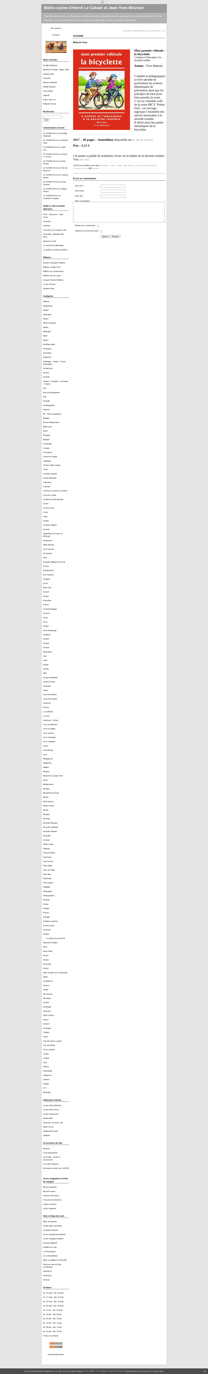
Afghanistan (47, 306)
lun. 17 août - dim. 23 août (53, 1297)
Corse (45, 512)
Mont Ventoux (48, 801)
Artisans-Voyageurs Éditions (54, 263)
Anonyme (47, 78)
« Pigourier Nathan (130, 31)
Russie (46, 968)
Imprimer (95, 168)
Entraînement (48, 570)
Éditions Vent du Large (52, 276)
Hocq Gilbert (48, 91)
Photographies (48, 896)
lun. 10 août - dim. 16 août (53, 1301)
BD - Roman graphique (52, 414)
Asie (44, 397)
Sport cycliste (48, 1015)
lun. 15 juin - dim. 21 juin (52, 1323)
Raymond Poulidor (50, 943)
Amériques (47, 349)
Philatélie (46, 887)
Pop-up (46, 913)
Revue (45, 955)
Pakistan (46, 849)
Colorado (46, 487)
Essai (45, 583)
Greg (45, 622)
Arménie (46, 377)
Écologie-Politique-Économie (54, 562)
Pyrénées (47, 930)
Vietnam (46, 1079)
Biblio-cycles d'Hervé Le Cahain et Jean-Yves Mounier (94, 8)
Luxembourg (48, 750)
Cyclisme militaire (50, 525)
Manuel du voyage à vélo (53, 776)
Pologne (46, 908)
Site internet (47, 994)
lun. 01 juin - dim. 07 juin (52, 1331)
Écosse (46, 566)
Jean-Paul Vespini (50, 699)
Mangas (46, 771)
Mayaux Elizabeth (50, 82)
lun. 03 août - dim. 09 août (53, 1306)
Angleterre (47, 357)
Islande (46, 669)
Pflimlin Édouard (49, 87)
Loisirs (45, 746)
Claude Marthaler (50, 478)
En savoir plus (157, 1371)
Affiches (46, 301)
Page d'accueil (146, 31)
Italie (45, 673)
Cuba (45, 517)
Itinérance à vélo (49, 241)
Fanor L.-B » (160, 31)
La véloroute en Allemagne (53, 245)
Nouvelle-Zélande (50, 831)
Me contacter (56, 28)
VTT (44, 1088)
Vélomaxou (47, 1276)
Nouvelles (47, 836)
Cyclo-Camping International (54, 1234)
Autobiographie (49, 405)
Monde (45, 797)
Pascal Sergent (49, 853)
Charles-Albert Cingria (51, 465)
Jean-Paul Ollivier (50, 694)
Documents (47, 553)
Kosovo (46, 707)
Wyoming (46, 1092)
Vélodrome (47, 1075)
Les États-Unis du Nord (55, 938)
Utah (45, 1062)
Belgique (46, 418)
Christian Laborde (50, 474)
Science (46, 985)
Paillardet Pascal (49, 104)
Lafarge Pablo (48, 74)
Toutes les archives (50, 1336)
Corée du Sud (48, 508)
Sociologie (47, 1007)
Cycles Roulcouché (50, 1114)
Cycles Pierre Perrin (51, 1110)
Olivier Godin (48, 844)
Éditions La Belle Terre (52, 267)
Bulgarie (46, 439)
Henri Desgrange (50, 630)
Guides (46, 626)
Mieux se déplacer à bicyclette (55, 1260)
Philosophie (47, 891)
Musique (46, 814)
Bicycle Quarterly (50, 1187)
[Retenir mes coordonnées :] (98, 226)
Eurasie (46, 592)
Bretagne (46, 435)
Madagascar (48, 759)
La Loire (46, 716)
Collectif (46, 95)
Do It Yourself (48, 549)
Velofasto (46, 1135)
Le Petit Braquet (49, 1252)
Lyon (45, 754)
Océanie (46, 840)
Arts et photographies (51, 392)
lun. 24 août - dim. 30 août (53, 1293)
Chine (45, 469)
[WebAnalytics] (104, 3)
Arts (44, 388)
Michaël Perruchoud (51, 793)
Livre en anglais (49, 729)
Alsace (45, 340)
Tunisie (46, 1054)
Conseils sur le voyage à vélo (54, 230)
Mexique (46, 789)
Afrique (46, 310)
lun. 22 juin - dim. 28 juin (52, 1319)
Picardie (46, 900)
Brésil (45, 431)
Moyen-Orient (48, 806)
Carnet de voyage (50, 457)
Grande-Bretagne (50, 609)
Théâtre (46, 1032)
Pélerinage (47, 878)
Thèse (45, 1037)
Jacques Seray (49, 682)
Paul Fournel (48, 861)
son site (84, 159)
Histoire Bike (48, 1118)
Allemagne (47, 331)
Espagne (46, 579)
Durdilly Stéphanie (50, 65)
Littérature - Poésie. (50, 720)
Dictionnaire (47, 541)
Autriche (46, 409)
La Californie (48, 712)
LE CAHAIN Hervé (50, 133)
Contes (46, 504)
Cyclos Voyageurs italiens (53, 1239)
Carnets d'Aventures (51, 1196)
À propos (56, 35)
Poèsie (45, 904)
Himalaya (46, 635)
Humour (46, 647)
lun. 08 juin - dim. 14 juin (52, 1327)
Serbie (45, 990)
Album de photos (49, 323)
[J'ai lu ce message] (204, 1371)
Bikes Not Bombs (50, 1222)
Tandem (46, 1024)
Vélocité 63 (47, 1271)
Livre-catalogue (49, 741)
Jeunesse (47, 703)
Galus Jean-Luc (49, 100)
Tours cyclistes (49, 1049)
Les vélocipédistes (50, 1256)
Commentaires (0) (80, 168)
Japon (45, 690)
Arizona (46, 373)
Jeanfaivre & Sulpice (51, 198)
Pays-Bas (47, 874)
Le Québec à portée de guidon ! (55, 250)
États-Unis (47, 588)
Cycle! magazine (49, 1208)
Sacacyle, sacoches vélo (53, 1123)
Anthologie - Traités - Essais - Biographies (116, 165)
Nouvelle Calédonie (50, 827)
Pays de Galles (49, 870)
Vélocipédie (47, 1071)
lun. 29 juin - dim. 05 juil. (52, 1314)
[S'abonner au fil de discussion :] (101, 232)
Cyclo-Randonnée (50, 1153)
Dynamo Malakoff (50, 1243)
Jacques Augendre (50, 677)
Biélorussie (47, 427)
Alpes (45, 336)
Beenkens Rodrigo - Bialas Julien (56, 70)
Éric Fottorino (48, 575)
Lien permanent (149, 165)
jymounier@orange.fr (56, 1354)
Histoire (46, 639)
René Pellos (47, 951)
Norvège (46, 819)
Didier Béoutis (48, 545)
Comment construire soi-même (55, 491)
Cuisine (46, 521)
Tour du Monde (49, 1045)
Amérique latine (49, 344)
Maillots (46, 767)
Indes (45, 660)
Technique (47, 1028)
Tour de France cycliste (52, 1041)
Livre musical (48, 733)
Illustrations (47, 652)
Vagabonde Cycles (50, 1131)
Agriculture (47, 314)
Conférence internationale (53, 499)
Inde (44, 656)
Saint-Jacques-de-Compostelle (55, 973)
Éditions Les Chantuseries (53, 271)
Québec (46, 934)
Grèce (45, 618)
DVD (45, 558)
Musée (45, 810)
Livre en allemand (50, 724)
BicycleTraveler (49, 1191)
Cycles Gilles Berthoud (52, 1105)
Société (46, 1002)
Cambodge (47, 444)
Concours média (49, 495)
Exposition (47, 600)
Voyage (46, 1084)
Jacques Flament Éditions (53, 280)
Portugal (46, 917)
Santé (45, 977)
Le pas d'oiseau (49, 284)
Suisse (45, 1020)
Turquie (46, 1058)
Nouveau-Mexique (50, 823)
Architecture (48, 368)
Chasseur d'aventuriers (52, 1200)
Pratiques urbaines (50, 921)
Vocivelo (46, 1280)
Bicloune (46, 1149)
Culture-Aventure (50, 1204)
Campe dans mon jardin (52, 1226)
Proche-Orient (48, 926)
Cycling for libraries (50, 1230)
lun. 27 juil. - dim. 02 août (52, 1310)
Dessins (46, 529)
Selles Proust (48, 1127)
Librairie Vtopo (48, 288)
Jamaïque (47, 686)
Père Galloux (48, 883)
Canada (46, 448)
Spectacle (47, 1011)
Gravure (46, 613)
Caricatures (47, 452)
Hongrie (46, 643)
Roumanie (47, 964)
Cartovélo (47, 221)
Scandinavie (48, 981)
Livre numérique (49, 737)
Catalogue (47, 461)
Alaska (45, 319)
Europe (46, 596)
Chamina (46, 226)
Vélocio (46, 1067)
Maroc (45, 780)
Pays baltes (47, 866)
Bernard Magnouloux (51, 422)
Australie (46, 401)
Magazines (47, 763)
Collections (47, 482)
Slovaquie (47, 998)
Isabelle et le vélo (50, 1247)
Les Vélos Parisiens (51, 1164)
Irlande (45, 665)
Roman (46, 960)
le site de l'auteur (143, 139)
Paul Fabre (47, 857)
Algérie (45, 327)
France (46, 605)
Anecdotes (47, 353)
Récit (45, 947)
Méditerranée (48, 784)
